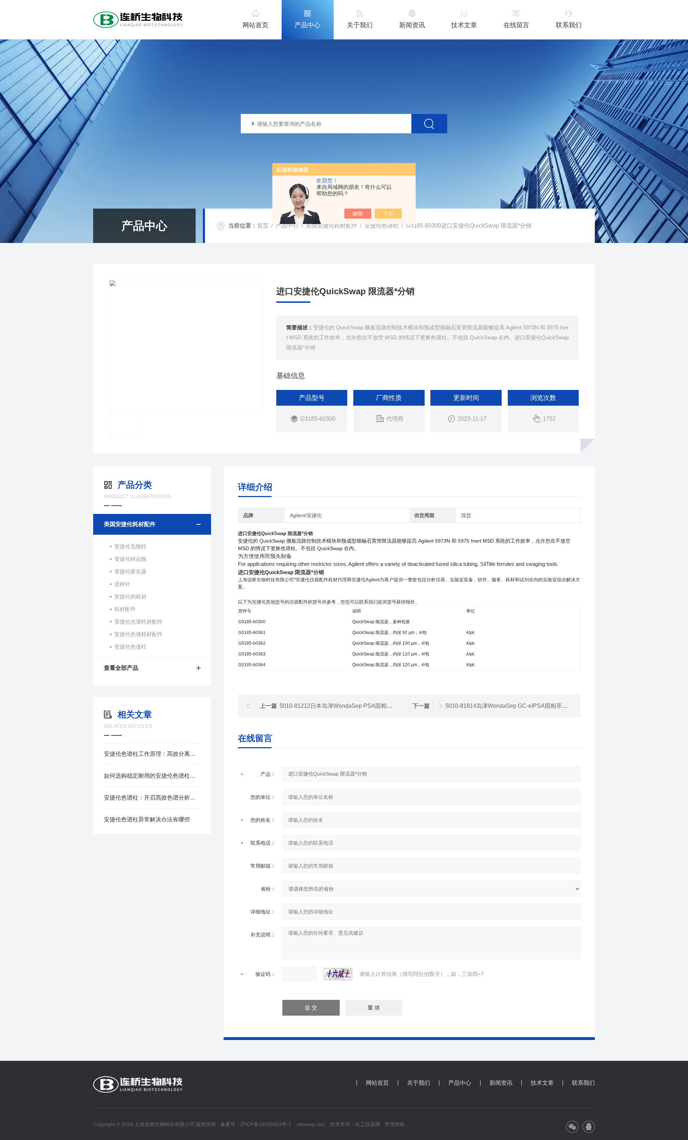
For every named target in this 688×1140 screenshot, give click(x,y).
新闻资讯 (412, 25)
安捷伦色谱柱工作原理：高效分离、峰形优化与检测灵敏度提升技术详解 (152, 754)
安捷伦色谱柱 (381, 226)
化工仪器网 (367, 1124)
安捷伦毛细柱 (130, 546)
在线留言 (516, 25)
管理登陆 (394, 1124)
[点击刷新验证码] (338, 974)
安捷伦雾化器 (130, 571)
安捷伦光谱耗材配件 (138, 622)
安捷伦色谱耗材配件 (138, 634)
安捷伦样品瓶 (130, 559)
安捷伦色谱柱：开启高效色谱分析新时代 (152, 798)
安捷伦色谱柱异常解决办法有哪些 (147, 819)
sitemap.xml (310, 1124)
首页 (262, 226)
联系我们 (569, 25)
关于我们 (360, 25)
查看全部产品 (121, 668)
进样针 (122, 584)
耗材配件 (125, 609)
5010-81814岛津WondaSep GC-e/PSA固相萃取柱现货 (515, 706)
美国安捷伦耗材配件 (331, 226)
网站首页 (255, 25)
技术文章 (464, 25)
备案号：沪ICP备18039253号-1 (255, 1124)
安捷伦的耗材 (130, 596)
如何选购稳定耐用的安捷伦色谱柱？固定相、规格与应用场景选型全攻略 (152, 776)
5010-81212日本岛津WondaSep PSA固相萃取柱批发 (347, 706)
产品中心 (307, 25)
